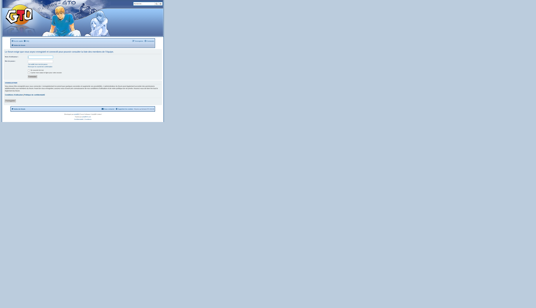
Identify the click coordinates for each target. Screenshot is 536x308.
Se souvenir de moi (37, 70)
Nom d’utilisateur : (12, 57)
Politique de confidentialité (34, 95)
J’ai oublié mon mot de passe (37, 64)
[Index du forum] (54, 18)
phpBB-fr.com (86, 117)
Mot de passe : (10, 61)
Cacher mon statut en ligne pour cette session (46, 73)
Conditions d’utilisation (14, 95)
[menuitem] (26, 41)
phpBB (76, 114)
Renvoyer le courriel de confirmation (40, 66)
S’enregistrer (10, 101)
